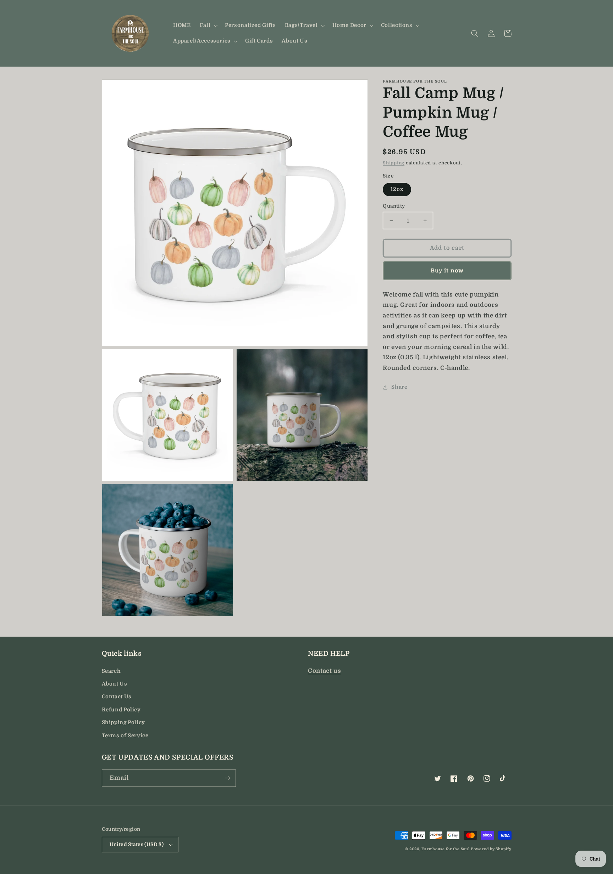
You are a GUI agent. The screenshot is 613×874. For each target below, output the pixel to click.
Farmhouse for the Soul (445, 849)
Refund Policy (121, 710)
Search (111, 671)
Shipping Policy (123, 723)
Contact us (324, 670)
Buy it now (447, 270)
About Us (114, 684)
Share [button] (399, 387)
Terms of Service (125, 736)
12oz (397, 189)
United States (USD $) (137, 844)
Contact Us (117, 697)
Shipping (393, 163)
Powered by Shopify (491, 849)
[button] (207, 25)
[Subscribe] (227, 778)
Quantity (394, 206)
